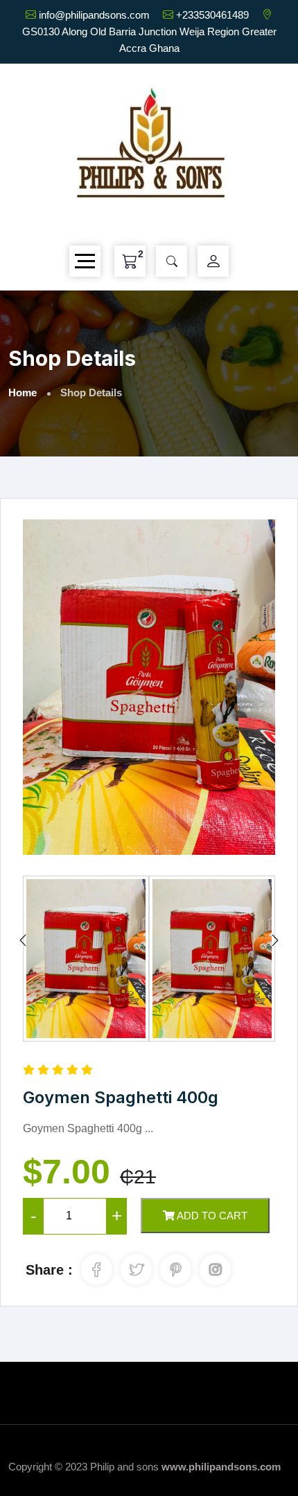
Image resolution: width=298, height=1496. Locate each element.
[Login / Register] (213, 261)
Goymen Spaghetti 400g (120, 1097)
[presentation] (23, 940)
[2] (130, 261)
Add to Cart (211, 1215)
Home (22, 392)
